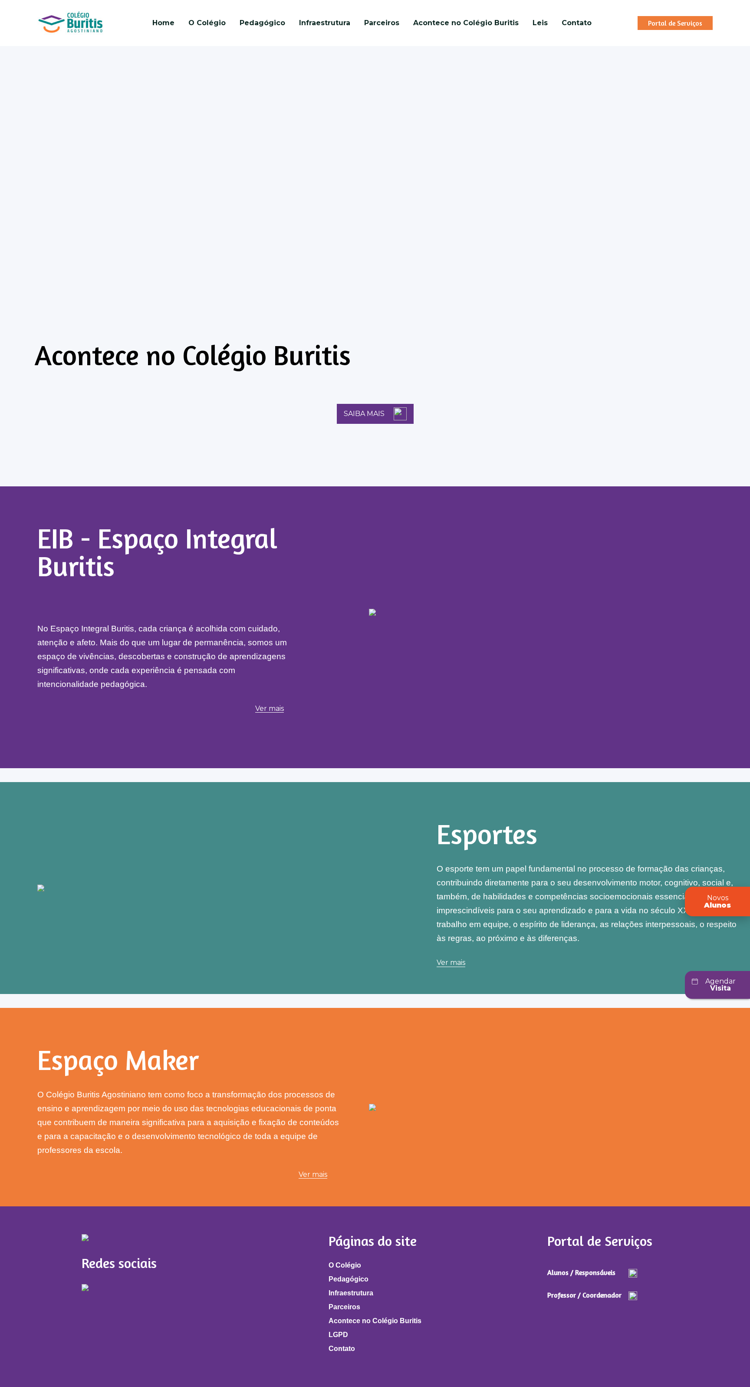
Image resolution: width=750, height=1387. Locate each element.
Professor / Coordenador (584, 1295)
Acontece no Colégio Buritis (466, 23)
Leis (540, 23)
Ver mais (269, 709)
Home (163, 23)
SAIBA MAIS (364, 413)
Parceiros (381, 23)
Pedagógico (262, 23)
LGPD (338, 1334)
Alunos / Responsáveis (581, 1272)
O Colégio (207, 23)
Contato (577, 23)
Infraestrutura (324, 23)
